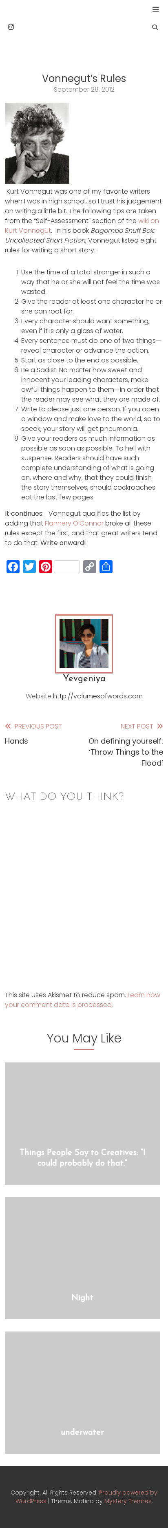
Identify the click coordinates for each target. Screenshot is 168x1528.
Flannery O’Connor (74, 523)
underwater (82, 1433)
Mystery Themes (128, 1501)
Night (82, 1298)
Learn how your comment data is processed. (82, 999)
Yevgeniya (84, 679)
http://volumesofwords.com (98, 696)
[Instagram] (11, 27)
